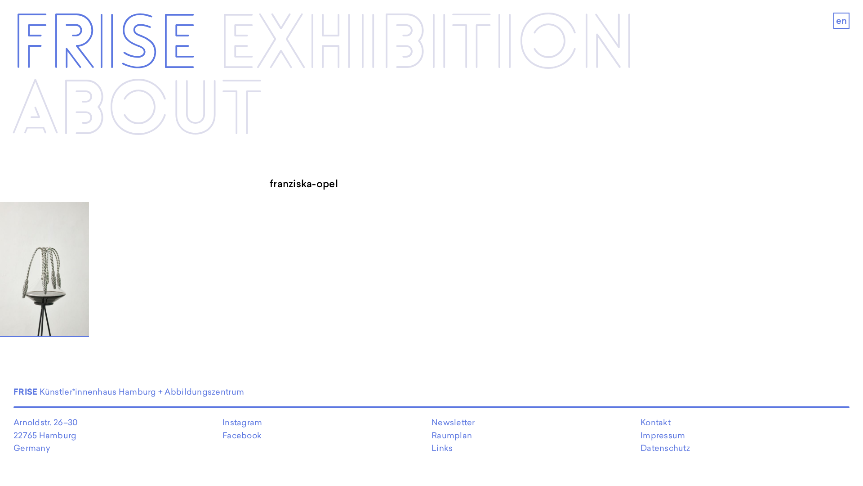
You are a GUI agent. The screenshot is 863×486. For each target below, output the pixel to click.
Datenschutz (665, 448)
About (137, 112)
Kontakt (656, 422)
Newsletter (453, 422)
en (841, 20)
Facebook (242, 435)
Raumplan (452, 435)
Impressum (663, 435)
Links (442, 448)
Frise (105, 46)
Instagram (242, 422)
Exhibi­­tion (427, 46)
